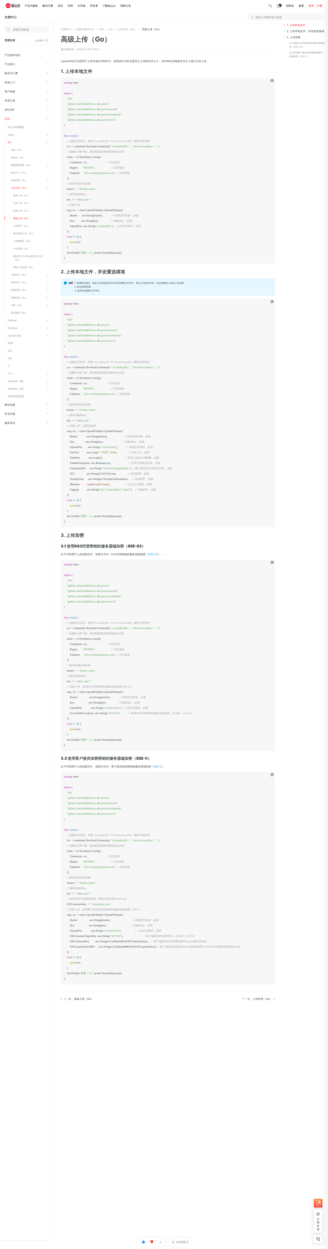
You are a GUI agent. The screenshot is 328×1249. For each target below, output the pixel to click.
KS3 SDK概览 (16, 127)
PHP (10, 343)
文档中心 (11, 17)
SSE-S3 (153, 554)
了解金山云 (109, 5)
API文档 (9, 109)
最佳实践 (10, 404)
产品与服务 (31, 5)
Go (9, 142)
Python (12, 320)
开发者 (94, 5)
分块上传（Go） (21, 203)
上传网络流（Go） (22, 241)
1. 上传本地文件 (296, 25)
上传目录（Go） (21, 225)
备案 (301, 5)
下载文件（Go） (19, 274)
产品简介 (10, 64)
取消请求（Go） (19, 312)
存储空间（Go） (19, 180)
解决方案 (48, 5)
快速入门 (10, 82)
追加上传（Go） (21, 210)
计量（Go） (17, 305)
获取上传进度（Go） (23, 267)
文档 (70, 5)
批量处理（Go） (19, 290)
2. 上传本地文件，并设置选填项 (305, 31)
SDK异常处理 (16, 396)
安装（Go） (17, 149)
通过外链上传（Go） (23, 233)
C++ (10, 373)
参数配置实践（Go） (21, 165)
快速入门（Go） (19, 172)
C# (9, 358)
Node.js (12, 328)
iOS (10, 350)
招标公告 (125, 5)
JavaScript (14, 335)
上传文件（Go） (19, 187)
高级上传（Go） (21, 218)
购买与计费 (11, 73)
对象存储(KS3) (85, 29)
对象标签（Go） (19, 297)
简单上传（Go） (21, 195)
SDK (7, 118)
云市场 (81, 5)
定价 (60, 5)
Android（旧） (16, 388)
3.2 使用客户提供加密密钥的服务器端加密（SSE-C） (306, 54)
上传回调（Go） (21, 248)
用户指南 (10, 91)
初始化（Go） (18, 157)
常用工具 (10, 100)
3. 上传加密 (293, 37)
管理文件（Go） (19, 282)
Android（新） (16, 381)
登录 (311, 5)
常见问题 (10, 413)
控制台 (290, 5)
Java (11, 134)
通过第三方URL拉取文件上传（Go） (28, 258)
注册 (319, 5)
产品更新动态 (12, 55)
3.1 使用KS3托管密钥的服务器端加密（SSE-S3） (307, 45)
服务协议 (10, 422)
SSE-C (158, 766)
